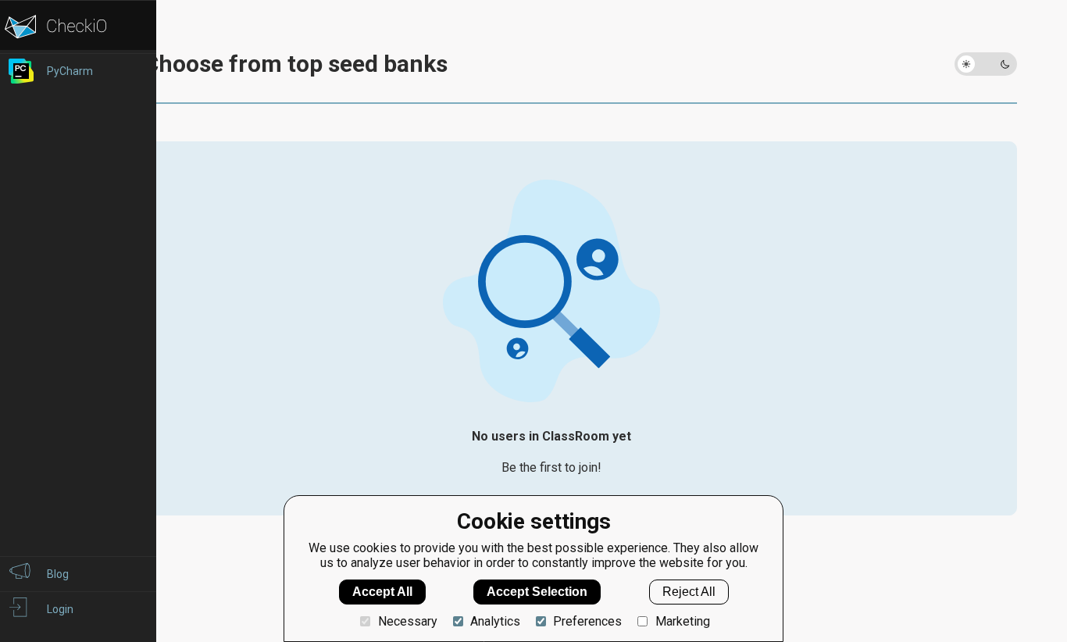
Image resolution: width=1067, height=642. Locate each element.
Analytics (495, 621)
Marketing (682, 621)
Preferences (587, 621)
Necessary (407, 621)
